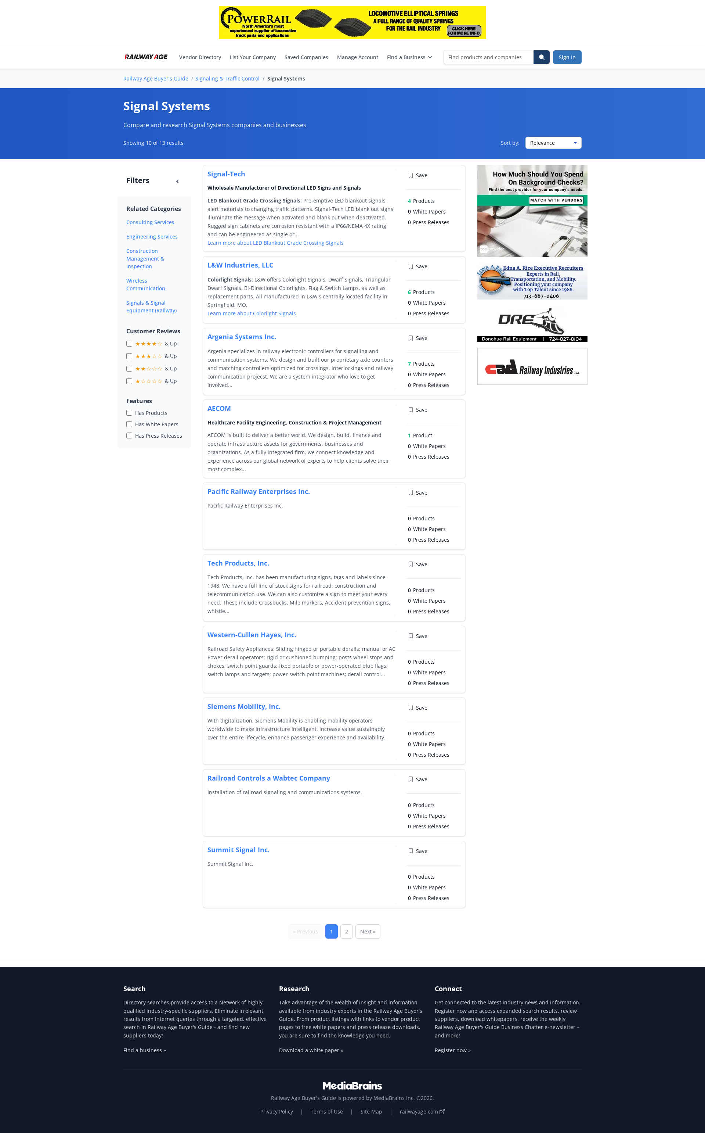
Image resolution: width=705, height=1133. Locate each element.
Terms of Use (327, 1111)
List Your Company (253, 57)
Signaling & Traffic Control (227, 78)
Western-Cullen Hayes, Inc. (251, 634)
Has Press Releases (158, 435)
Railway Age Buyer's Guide (155, 78)
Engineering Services (152, 236)
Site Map (371, 1111)
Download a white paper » (311, 1050)
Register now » (453, 1050)
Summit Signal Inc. (238, 849)
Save (421, 175)
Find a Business (406, 57)
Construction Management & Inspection (145, 258)
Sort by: (510, 142)
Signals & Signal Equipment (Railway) (151, 306)
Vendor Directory (200, 57)
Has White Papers (156, 424)
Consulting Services (150, 222)
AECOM (219, 408)
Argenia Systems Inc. (241, 336)
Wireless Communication (145, 284)
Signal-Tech (226, 173)
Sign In (567, 57)
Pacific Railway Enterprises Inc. (258, 491)
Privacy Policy (276, 1111)
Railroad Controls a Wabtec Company (268, 778)
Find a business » (144, 1050)
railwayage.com (420, 1111)
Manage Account (357, 57)
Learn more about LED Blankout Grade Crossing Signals (275, 242)
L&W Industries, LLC (240, 265)
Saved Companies (306, 57)
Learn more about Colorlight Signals (251, 313)
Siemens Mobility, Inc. (244, 706)
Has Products (151, 412)
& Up (156, 344)
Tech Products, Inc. (238, 563)
